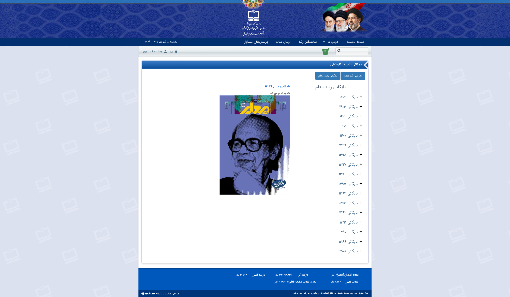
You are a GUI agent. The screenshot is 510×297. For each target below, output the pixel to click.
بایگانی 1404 (348, 97)
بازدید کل (303, 275)
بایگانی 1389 (348, 242)
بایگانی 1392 (348, 213)
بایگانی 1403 (348, 107)
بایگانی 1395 (348, 184)
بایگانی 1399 (348, 145)
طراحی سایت (172, 293)
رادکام (159, 293)
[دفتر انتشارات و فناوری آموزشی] (254, 23)
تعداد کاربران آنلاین (350, 275)
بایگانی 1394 (348, 193)
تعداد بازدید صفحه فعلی (304, 282)
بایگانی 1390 (348, 232)
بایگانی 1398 (348, 155)
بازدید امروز (258, 275)
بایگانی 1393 (348, 203)
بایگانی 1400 (349, 136)
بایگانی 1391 (349, 222)
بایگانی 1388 (348, 251)
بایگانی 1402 (349, 116)
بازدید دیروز (352, 282)
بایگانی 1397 (348, 165)
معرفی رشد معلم (353, 76)
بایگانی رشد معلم (327, 76)
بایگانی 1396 (348, 174)
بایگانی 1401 (349, 126)
